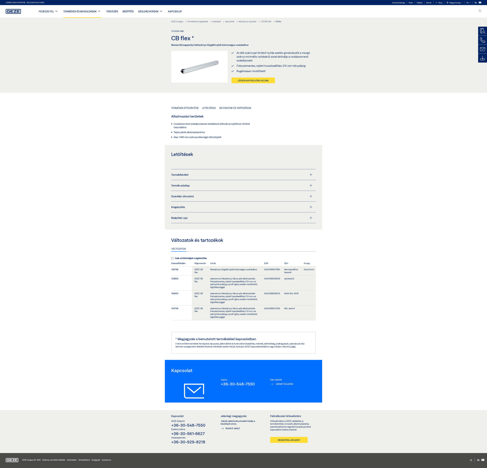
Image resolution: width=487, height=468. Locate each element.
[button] (454, 3)
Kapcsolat (175, 11)
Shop (440, 3)
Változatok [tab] (178, 248)
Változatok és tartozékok (235, 108)
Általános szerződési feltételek (53, 460)
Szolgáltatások (148, 11)
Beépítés (128, 11)
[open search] (480, 11)
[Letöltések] (482, 58)
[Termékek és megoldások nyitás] (99, 11)
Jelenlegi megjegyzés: (234, 416)
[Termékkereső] (482, 31)
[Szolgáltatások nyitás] (161, 11)
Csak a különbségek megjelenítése (191, 258)
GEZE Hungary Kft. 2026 (31, 460)
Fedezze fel (46, 11)
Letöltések (209, 108)
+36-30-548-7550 (238, 384)
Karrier (428, 3)
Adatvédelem (72, 460)
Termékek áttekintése (185, 108)
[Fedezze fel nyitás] (56, 11)
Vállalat (419, 3)
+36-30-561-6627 (188, 433)
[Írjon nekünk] (482, 49)
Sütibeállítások (84, 460)
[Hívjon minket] (482, 40)
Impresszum (106, 460)
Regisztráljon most (289, 440)
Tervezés (112, 11)
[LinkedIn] (476, 3)
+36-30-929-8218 (188, 442)
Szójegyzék (96, 460)
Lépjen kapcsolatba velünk (253, 80)
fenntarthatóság (398, 3)
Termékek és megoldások (80, 11)
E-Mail (292, 346)
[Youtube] (480, 3)
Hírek (411, 3)
